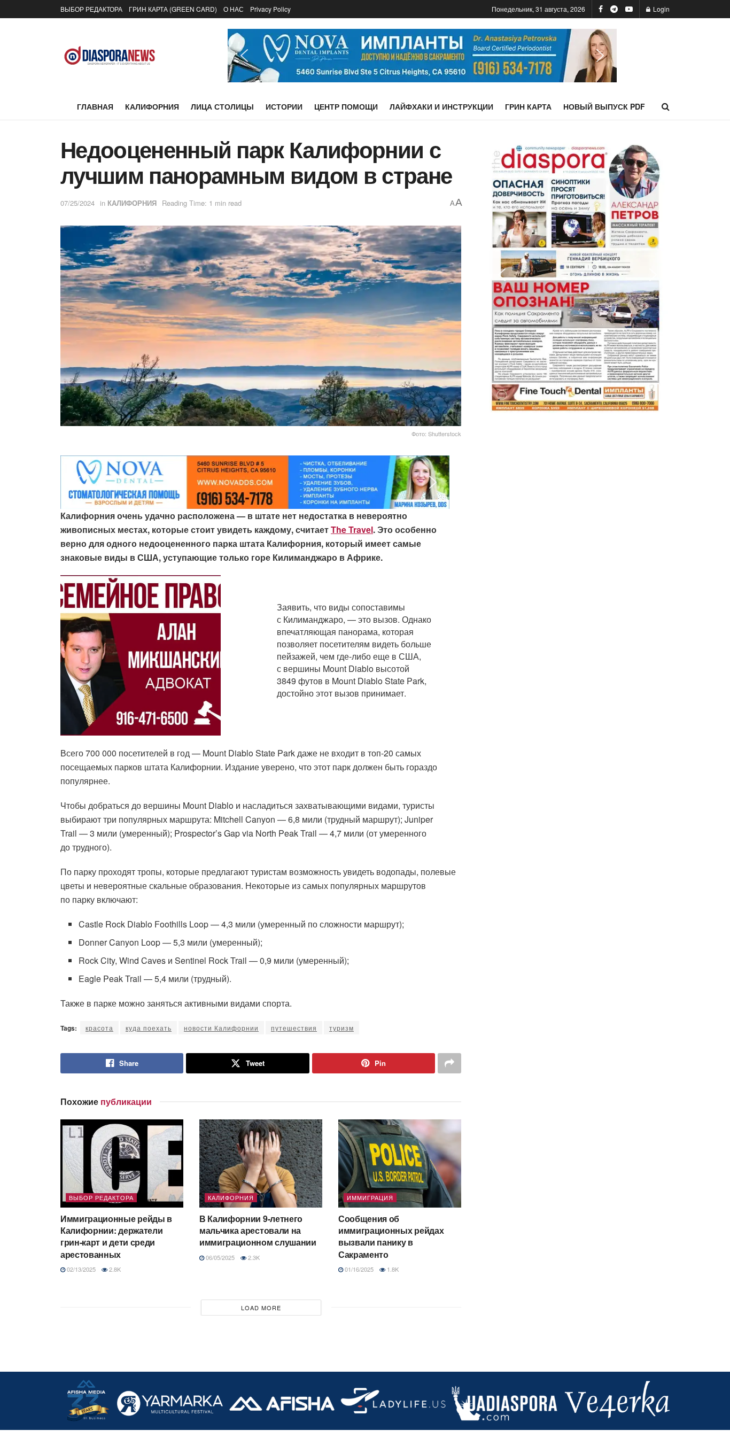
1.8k (392, 1269)
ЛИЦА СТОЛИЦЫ (222, 106)
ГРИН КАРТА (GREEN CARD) (173, 8)
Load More (261, 1307)
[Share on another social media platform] (449, 1063)
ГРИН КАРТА (528, 106)
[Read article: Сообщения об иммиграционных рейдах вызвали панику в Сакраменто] (399, 1163)
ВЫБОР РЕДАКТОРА (91, 8)
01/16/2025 (358, 1269)
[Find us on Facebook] (601, 9)
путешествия (294, 1027)
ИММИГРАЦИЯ (370, 1197)
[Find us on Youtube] (629, 9)
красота (99, 1027)
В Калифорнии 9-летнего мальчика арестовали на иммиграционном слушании (257, 1230)
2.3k (253, 1257)
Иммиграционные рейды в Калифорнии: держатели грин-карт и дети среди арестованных (116, 1236)
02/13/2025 (80, 1269)
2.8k (114, 1269)
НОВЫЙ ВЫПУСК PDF (604, 106)
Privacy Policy (270, 8)
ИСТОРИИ (284, 106)
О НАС (233, 8)
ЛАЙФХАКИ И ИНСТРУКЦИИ (441, 106)
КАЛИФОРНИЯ (152, 106)
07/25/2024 (77, 203)
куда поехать (149, 1027)
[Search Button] (666, 106)
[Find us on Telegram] (614, 9)
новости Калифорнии (221, 1027)
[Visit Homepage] (109, 56)
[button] (422, 55)
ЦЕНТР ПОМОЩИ (346, 106)
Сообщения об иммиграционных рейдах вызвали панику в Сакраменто (391, 1236)
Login (660, 8)
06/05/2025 (219, 1257)
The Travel (352, 529)
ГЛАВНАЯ (95, 106)
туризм (341, 1027)
